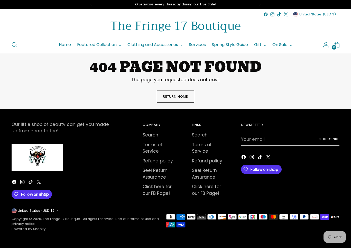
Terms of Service (152, 148)
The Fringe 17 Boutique (62, 218)
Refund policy (158, 161)
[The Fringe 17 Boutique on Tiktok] (279, 14)
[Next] (260, 4)
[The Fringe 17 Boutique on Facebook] (265, 14)
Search (150, 135)
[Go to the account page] (326, 45)
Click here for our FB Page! (157, 189)
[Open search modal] (14, 45)
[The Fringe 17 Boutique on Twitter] (285, 14)
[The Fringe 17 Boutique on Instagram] (272, 14)
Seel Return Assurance (155, 173)
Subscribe (329, 139)
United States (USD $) (317, 14)
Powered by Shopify (28, 228)
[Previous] (90, 4)
